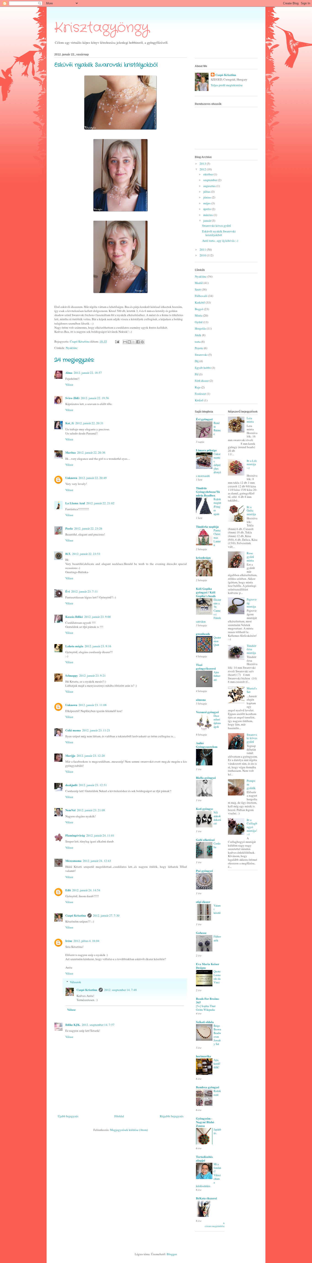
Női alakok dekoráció (217, 818)
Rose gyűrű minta (250, 556)
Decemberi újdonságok (217, 721)
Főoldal (119, 1116)
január (207, 220)
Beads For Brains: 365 (207, 1000)
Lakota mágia (74, 646)
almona (201, 699)
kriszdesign (203, 557)
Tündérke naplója (207, 526)
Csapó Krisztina (75, 915)
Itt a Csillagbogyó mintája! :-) (252, 827)
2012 (203, 169)
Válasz (69, 384)
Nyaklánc (72, 348)
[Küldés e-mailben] (125, 342)
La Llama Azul (75, 503)
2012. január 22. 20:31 (89, 423)
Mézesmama (73, 860)
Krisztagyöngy (101, 28)
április (207, 209)
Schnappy (71, 675)
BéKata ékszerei (206, 1198)
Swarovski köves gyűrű (216, 225)
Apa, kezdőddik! (217, 1063)
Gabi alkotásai (205, 839)
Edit (68, 890)
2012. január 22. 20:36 (91, 452)
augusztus (209, 186)
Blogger (172, 1254)
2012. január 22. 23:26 (88, 528)
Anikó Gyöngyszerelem (206, 745)
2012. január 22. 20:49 (93, 478)
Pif (196, 374)
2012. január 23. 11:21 (96, 730)
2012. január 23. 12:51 (93, 785)
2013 (203, 163)
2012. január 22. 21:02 (100, 503)
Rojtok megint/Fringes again (217, 506)
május (207, 203)
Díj (197, 361)
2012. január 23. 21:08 (91, 810)
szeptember (210, 180)
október (208, 174)
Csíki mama (73, 730)
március (208, 215)
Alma (68, 372)
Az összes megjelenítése (215, 1225)
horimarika (203, 1056)
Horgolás (200, 328)
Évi (67, 591)
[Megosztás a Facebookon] (138, 342)
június (207, 197)
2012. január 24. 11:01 (100, 835)
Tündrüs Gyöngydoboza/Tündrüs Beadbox (208, 491)
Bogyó (199, 309)
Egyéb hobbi (203, 368)
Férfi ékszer (202, 381)
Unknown (71, 478)
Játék (198, 335)
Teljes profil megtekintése (227, 85)
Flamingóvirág (75, 835)
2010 (203, 255)
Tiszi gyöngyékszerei (206, 666)
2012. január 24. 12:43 (97, 861)
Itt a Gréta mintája (251, 510)
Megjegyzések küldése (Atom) (129, 1130)
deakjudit (71, 785)
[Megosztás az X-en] (133, 342)
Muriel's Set (252, 690)
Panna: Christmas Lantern (217, 537)
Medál (199, 283)
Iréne (68, 940)
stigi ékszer (203, 901)
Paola (69, 528)
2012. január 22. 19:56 (95, 398)
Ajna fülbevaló (217, 675)
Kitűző (199, 400)
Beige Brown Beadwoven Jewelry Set (217, 1035)
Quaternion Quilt (217, 641)
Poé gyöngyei (204, 870)
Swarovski (201, 355)
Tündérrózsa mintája (251, 649)
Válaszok (75, 982)
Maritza (70, 452)
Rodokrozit (217, 1092)
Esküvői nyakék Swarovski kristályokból (219, 233)
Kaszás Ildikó (74, 616)
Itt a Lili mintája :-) (252, 464)
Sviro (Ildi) (72, 398)
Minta (198, 315)
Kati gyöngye (204, 808)
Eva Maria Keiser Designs (207, 966)
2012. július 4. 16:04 (86, 941)
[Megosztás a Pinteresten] (142, 342)
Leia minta (250, 420)
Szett (198, 289)
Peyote (199, 348)
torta (198, 342)
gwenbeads (203, 634)
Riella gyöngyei (206, 777)
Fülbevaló (201, 296)
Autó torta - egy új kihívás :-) (220, 241)
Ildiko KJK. (72, 1024)
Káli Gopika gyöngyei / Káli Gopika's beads (206, 592)
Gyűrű (199, 322)
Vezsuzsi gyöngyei (207, 712)
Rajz (198, 387)
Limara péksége (206, 450)
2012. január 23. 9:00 (97, 617)
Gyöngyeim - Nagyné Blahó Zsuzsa (205, 1122)
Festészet (200, 394)
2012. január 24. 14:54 (86, 890)
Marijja (70, 755)
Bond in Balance (217, 428)
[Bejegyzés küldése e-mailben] (117, 341)
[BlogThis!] (129, 342)
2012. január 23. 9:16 (98, 646)
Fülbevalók (217, 938)
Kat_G (69, 423)
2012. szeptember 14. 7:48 (120, 990)
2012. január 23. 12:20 (91, 756)
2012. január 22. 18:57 (88, 373)
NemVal (70, 810)
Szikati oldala (205, 1022)
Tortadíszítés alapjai (204, 1158)
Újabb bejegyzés (68, 1116)
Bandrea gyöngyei (207, 1087)
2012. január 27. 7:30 (106, 915)
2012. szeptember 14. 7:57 (98, 1025)
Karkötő (200, 302)
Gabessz (201, 932)
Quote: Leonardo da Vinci (217, 976)
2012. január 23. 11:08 (93, 705)
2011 (203, 249)
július (207, 192)
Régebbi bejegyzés (171, 1116)
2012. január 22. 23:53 (86, 554)
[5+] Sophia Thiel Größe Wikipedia (205, 1007)
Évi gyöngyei (204, 419)
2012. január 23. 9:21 (92, 675)
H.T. (68, 553)
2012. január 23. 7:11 (84, 591)
